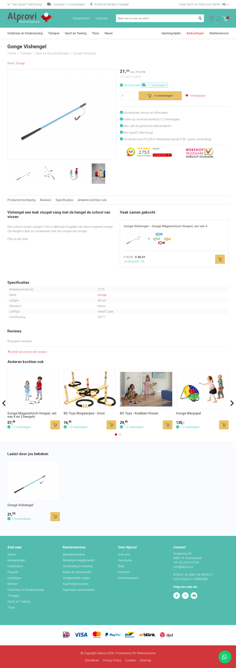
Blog (121, 566)
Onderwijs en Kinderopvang (25, 590)
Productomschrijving (21, 200)
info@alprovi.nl (183, 567)
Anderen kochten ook (92, 200)
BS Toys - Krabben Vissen (139, 413)
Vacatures (125, 560)
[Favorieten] (211, 19)
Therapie (13, 595)
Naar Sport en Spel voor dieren (200, 4)
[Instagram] (185, 595)
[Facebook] (176, 595)
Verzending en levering (78, 566)
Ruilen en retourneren (77, 572)
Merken (12, 584)
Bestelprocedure (74, 554)
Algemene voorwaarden (79, 590)
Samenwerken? (128, 578)
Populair (12, 572)
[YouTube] (194, 595)
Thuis (11, 607)
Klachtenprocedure (75, 584)
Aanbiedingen (16, 560)
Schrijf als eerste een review (28, 352)
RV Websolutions (144, 653)
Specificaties (64, 200)
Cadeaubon (15, 566)
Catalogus (14, 578)
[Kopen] (220, 259)
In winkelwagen (163, 95)
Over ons (124, 554)
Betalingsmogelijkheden (79, 560)
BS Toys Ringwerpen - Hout (84, 413)
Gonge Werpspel (188, 413)
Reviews (45, 200)
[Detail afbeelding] (49, 173)
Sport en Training (18, 601)
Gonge (20, 63)
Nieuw (11, 554)
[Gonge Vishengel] (62, 71)
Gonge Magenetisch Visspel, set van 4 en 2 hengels (31, 414)
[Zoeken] (200, 18)
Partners (124, 572)
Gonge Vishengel (20, 505)
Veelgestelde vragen (76, 578)
